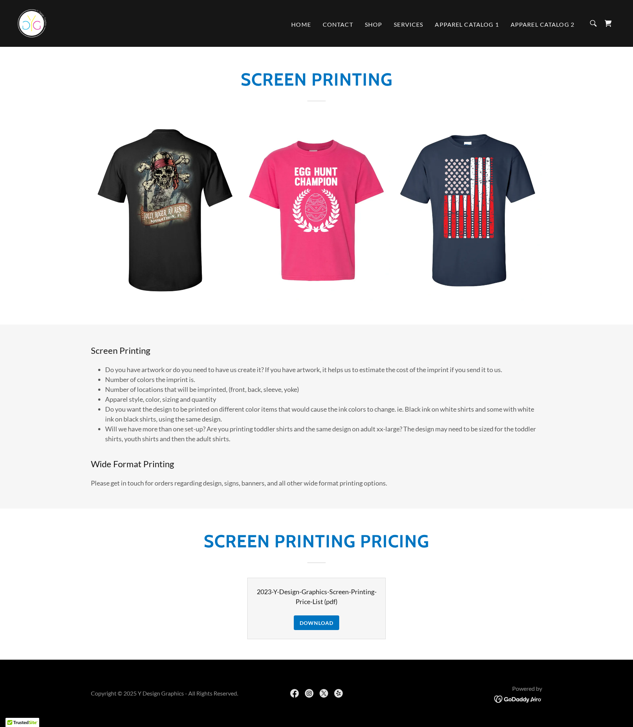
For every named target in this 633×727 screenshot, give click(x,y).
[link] (32, 23)
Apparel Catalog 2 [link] (542, 24)
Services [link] (408, 24)
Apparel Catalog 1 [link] (467, 24)
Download (316, 623)
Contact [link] (338, 24)
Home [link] (301, 24)
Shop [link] (373, 24)
